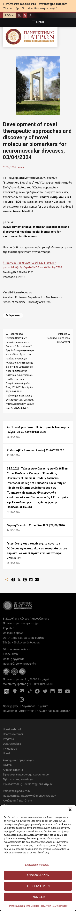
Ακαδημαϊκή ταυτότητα (17, 800)
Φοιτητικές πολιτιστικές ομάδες (23, 637)
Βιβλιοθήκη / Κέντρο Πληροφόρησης (26, 618)
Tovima (7, 764)
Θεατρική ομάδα (13, 632)
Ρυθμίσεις (38, 897)
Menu (40, 22)
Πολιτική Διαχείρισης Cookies (23, 906)
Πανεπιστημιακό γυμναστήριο (21, 623)
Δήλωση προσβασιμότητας (53, 710)
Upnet (6, 753)
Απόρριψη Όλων (38, 886)
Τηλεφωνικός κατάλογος (18, 779)
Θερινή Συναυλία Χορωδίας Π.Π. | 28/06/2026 (36, 525)
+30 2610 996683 (42, 684)
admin (21, 167)
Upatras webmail (13, 734)
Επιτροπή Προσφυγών (16, 790)
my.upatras (10, 748)
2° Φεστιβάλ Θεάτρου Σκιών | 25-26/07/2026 (35, 450)
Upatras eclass (12, 743)
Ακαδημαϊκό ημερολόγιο (18, 760)
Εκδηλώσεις (13, 315)
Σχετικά (43, 706)
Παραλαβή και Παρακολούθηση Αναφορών (29, 795)
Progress (8, 739)
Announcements (13, 769)
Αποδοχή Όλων (38, 875)
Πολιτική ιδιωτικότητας (54, 906)
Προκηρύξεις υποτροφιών (19, 663)
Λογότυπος (28, 706)
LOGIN (9, 15)
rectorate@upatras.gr (16, 684)
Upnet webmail (12, 729)
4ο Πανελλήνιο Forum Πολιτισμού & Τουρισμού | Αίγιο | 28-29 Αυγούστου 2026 (38, 430)
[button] (70, 810)
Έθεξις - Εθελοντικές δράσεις (22, 642)
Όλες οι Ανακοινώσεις (17, 649)
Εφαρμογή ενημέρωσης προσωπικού (26, 774)
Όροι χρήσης (11, 706)
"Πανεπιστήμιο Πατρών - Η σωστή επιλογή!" (30, 8)
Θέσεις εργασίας (13, 658)
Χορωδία (8, 628)
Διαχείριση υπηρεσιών (37, 864)
